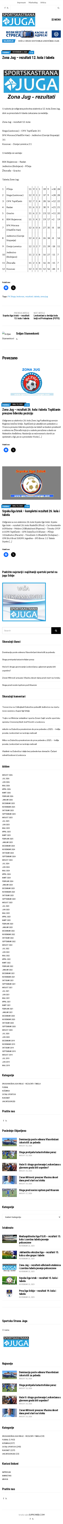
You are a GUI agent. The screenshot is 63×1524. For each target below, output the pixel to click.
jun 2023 (6, 909)
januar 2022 (7, 970)
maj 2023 (6, 913)
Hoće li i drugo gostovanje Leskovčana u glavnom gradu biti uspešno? (40, 1166)
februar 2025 (7, 839)
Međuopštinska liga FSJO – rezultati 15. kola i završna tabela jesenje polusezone (40, 1239)
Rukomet (6, 1098)
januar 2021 (7, 1012)
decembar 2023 (8, 888)
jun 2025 (6, 824)
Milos (4, 740)
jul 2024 (5, 863)
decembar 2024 (8, 846)
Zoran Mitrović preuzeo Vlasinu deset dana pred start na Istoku (31, 677)
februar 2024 (7, 881)
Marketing (33, 2)
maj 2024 (6, 871)
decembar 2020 (8, 1016)
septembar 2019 (9, 1051)
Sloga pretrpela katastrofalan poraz (18, 659)
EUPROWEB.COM (37, 1515)
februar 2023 (7, 924)
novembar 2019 (8, 1044)
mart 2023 (6, 920)
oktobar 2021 (8, 980)
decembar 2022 (8, 931)
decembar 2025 (8, 803)
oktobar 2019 (8, 1048)
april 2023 (6, 917)
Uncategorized (8, 1101)
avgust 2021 (7, 987)
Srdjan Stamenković (27, 333)
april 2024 (6, 874)
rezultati (29, 296)
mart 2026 (6, 793)
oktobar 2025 (8, 810)
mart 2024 (6, 878)
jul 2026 (5, 778)
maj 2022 (6, 956)
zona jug (44, 296)
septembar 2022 (9, 941)
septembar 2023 (9, 899)
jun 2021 (6, 994)
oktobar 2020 (8, 1023)
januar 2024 (7, 885)
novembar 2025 (8, 807)
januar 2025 (7, 842)
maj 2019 (6, 1065)
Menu (57, 19)
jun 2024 (6, 867)
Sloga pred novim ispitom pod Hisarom (19, 685)
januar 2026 (7, 800)
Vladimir (6, 751)
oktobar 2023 (8, 895)
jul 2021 (5, 991)
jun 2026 (6, 782)
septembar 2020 (9, 1026)
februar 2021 (7, 1009)
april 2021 (6, 1002)
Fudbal (5, 52)
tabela (37, 296)
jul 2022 (5, 948)
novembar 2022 (8, 934)
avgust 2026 (7, 775)
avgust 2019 (7, 1055)
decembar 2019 (8, 1041)
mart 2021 (6, 1005)
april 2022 (6, 959)
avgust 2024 (7, 860)
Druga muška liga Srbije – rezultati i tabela (21, 1084)
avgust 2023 (7, 902)
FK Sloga (12, 296)
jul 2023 (5, 906)
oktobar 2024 (8, 853)
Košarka (6, 1091)
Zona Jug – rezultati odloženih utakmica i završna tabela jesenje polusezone (40, 1267)
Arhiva (43, 2)
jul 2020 (5, 1033)
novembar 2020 (8, 1019)
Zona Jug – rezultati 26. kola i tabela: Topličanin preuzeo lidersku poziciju (31, 411)
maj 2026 (6, 786)
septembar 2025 (9, 814)
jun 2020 (6, 1037)
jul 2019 (5, 1058)
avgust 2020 (7, 1030)
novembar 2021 (8, 977)
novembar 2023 (8, 892)
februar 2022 (7, 966)
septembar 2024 (9, 856)
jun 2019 (6, 1062)
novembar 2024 (8, 849)
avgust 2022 (7, 945)
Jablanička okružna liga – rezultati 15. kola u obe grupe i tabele (39, 1254)
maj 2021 (6, 998)
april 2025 (6, 832)
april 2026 (6, 789)
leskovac (20, 296)
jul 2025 (5, 821)
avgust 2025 (7, 817)
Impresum (21, 2)
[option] (39, 42)
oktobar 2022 (8, 938)
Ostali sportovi (9, 1094)
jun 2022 (6, 952)
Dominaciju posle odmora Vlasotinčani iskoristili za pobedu (28, 652)
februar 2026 (7, 796)
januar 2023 (7, 927)
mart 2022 (6, 963)
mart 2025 (6, 835)
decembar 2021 (8, 973)
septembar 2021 (9, 984)
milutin (5, 729)
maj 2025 (6, 828)
